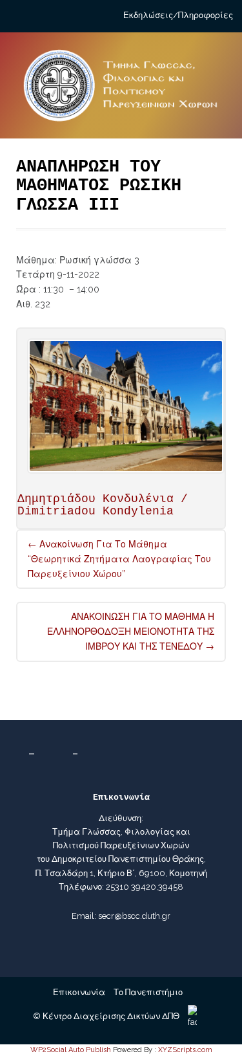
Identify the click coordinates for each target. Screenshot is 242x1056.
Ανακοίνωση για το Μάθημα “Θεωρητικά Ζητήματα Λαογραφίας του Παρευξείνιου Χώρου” (119, 559)
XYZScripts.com (185, 1050)
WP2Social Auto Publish (70, 1050)
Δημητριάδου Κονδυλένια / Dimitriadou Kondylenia (102, 505)
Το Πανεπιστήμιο (148, 992)
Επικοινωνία (79, 992)
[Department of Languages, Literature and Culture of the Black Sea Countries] (121, 90)
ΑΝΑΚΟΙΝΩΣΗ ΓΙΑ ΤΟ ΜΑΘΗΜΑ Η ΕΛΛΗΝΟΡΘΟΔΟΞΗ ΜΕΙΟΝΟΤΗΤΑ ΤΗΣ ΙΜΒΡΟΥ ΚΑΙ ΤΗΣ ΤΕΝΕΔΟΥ (130, 631)
